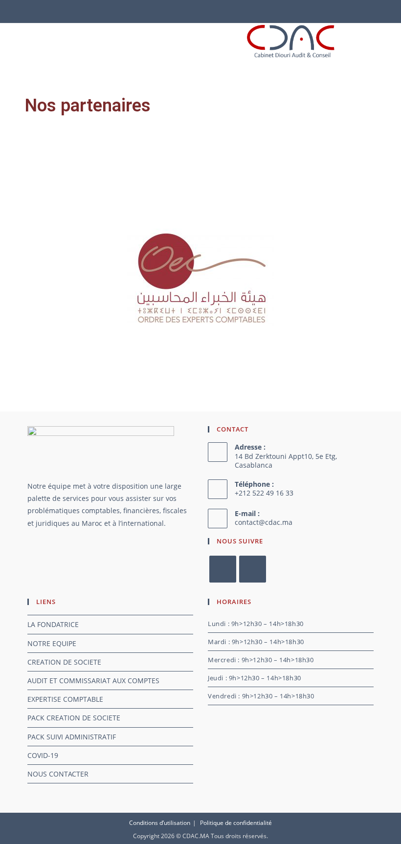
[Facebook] (222, 569)
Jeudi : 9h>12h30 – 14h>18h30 (254, 677)
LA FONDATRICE (53, 624)
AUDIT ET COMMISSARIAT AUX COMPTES (93, 680)
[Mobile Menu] (23, 41)
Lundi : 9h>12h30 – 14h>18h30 (256, 623)
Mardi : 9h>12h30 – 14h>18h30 (256, 641)
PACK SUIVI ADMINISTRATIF (71, 736)
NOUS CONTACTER (58, 774)
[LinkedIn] (252, 569)
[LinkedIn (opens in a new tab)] (207, 10)
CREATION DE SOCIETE (64, 662)
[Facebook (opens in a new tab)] (192, 10)
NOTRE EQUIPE (51, 643)
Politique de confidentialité (236, 823)
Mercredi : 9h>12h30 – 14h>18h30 (261, 659)
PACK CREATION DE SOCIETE (73, 717)
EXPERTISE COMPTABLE (65, 699)
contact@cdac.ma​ (263, 522)
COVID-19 (42, 755)
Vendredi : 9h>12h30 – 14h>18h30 (261, 696)
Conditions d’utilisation (159, 823)
